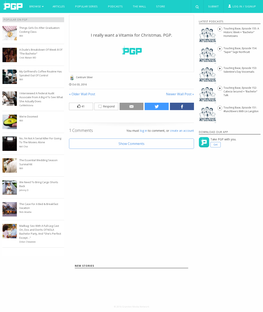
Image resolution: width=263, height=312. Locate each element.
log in (143, 131)
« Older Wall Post (82, 94)
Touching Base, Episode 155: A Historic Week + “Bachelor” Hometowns (241, 32)
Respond (108, 106)
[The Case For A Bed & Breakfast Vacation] (9, 214)
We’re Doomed (28, 116)
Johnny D (24, 190)
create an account (182, 131)
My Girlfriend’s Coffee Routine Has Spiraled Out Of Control (40, 73)
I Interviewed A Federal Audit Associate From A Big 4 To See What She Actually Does (41, 97)
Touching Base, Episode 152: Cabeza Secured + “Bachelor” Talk (240, 91)
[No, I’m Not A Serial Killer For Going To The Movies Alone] (9, 148)
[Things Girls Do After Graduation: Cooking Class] (9, 38)
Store (160, 6)
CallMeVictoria (26, 105)
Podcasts (115, 6)
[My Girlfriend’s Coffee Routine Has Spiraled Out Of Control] (9, 81)
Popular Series (86, 6)
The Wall (139, 6)
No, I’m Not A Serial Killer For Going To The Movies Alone (40, 140)
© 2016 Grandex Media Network (131, 306)
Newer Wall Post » (180, 94)
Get (215, 144)
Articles (59, 6)
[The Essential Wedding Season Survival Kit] (9, 170)
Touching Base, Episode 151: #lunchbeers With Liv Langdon (241, 109)
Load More (131, 283)
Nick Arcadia (25, 212)
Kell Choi (23, 146)
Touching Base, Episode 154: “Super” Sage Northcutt (240, 50)
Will (21, 35)
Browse (35, 6)
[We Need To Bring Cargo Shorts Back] (9, 192)
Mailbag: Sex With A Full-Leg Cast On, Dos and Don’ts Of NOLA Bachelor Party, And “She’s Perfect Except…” (40, 232)
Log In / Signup (244, 6)
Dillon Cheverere (27, 241)
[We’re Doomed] (9, 126)
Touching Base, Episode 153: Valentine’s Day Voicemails (240, 69)
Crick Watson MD (27, 57)
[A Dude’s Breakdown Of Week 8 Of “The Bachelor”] (9, 59)
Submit (213, 6)
